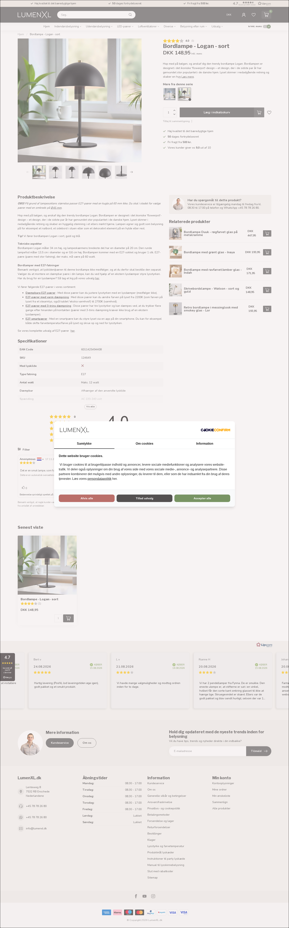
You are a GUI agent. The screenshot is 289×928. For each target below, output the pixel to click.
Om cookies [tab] (144, 443)
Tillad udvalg (144, 498)
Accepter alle (202, 498)
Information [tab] (204, 443)
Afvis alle (87, 498)
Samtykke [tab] (84, 443)
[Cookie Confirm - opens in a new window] (215, 430)
